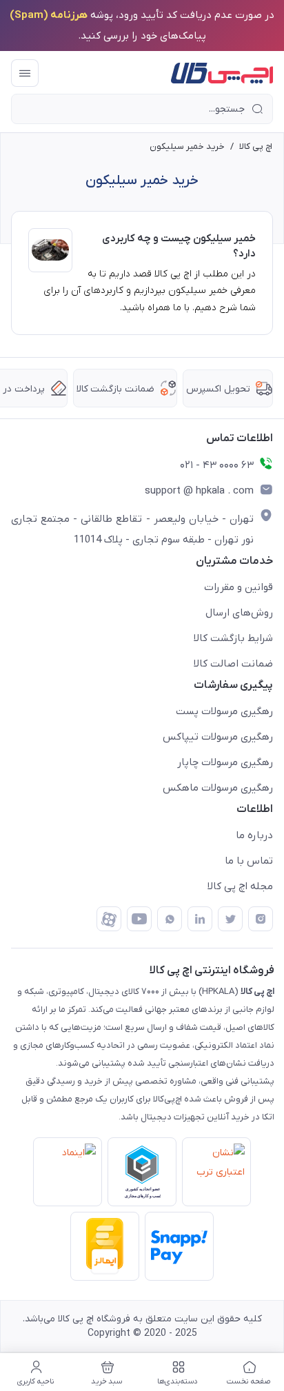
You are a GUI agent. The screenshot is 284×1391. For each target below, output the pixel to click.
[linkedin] (199, 918)
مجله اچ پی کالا (240, 886)
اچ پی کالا (255, 146)
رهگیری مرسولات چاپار (225, 762)
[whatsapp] (169, 918)
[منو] (25, 73)
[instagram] (260, 918)
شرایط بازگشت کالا (233, 638)
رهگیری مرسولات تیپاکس (218, 737)
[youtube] (139, 918)
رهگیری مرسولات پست (224, 711)
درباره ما (254, 835)
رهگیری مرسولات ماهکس (218, 788)
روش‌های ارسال (239, 613)
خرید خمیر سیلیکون (187, 146)
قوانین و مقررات (238, 587)
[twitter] (230, 918)
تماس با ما (249, 861)
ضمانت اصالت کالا (233, 664)
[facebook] (109, 918)
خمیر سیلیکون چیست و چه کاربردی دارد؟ (179, 246)
